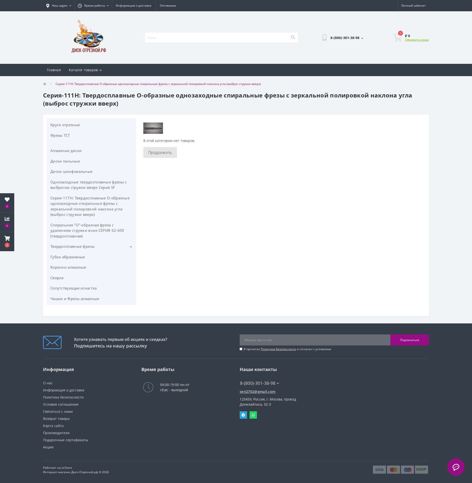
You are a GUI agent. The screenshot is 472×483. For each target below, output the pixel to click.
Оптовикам (168, 5)
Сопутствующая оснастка (73, 288)
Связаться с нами (58, 411)
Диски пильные (65, 161)
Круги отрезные (65, 124)
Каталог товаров (83, 70)
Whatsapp (253, 415)
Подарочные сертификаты (65, 440)
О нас (48, 383)
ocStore (66, 468)
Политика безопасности (278, 349)
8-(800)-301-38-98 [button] (257, 383)
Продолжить (160, 152)
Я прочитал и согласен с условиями (287, 349)
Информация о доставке (133, 5)
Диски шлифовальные (71, 171)
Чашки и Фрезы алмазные (74, 298)
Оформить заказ (417, 40)
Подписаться (409, 340)
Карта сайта (53, 425)
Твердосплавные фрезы (72, 246)
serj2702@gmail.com (257, 391)
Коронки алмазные (68, 267)
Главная (54, 70)
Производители (56, 432)
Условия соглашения (60, 404)
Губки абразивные (67, 256)
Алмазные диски (66, 150)
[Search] (293, 37)
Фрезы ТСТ (60, 135)
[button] (7, 241)
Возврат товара (56, 418)
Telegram (243, 415)
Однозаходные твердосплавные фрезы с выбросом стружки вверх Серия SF (88, 184)
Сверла (57, 277)
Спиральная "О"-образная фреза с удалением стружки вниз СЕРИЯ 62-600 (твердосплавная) (87, 230)
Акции (48, 447)
